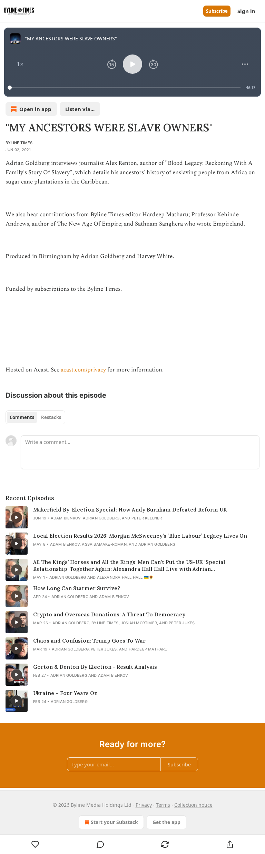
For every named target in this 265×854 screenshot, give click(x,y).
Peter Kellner (146, 518)
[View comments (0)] (100, 844)
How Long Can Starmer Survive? (76, 588)
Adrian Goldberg (101, 518)
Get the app (166, 822)
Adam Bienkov (65, 518)
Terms (163, 805)
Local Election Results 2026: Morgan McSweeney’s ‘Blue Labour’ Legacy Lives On (140, 536)
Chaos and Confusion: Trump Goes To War (89, 640)
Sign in (246, 11)
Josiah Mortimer (139, 622)
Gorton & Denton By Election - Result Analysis (95, 667)
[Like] (35, 844)
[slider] (125, 87)
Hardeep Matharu (148, 649)
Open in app (35, 109)
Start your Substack (114, 822)
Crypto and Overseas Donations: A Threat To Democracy (109, 614)
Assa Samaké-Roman (104, 544)
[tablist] (35, 417)
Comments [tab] (22, 417)
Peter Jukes (182, 622)
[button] (20, 64)
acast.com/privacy (83, 369)
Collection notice (193, 805)
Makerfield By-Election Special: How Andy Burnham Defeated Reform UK (130, 509)
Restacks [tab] (51, 417)
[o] (16, 517)
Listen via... (80, 109)
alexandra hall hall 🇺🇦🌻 (125, 577)
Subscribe (217, 11)
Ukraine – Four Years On (65, 693)
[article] (132, 517)
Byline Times (19, 142)
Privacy (144, 805)
